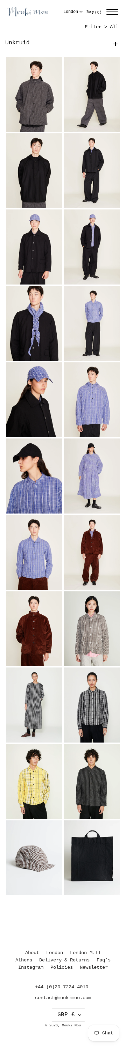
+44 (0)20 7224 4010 (61, 987)
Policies (61, 967)
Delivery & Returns (64, 960)
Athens (23, 960)
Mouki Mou (71, 1025)
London (70, 11)
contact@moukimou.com (63, 998)
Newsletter (94, 967)
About (32, 952)
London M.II (85, 952)
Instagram (30, 967)
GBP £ (66, 1015)
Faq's (104, 960)
